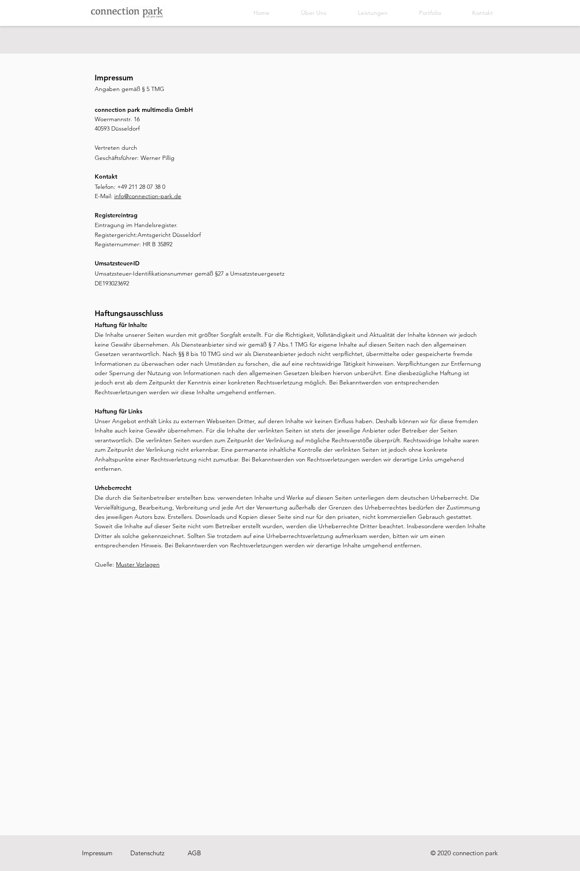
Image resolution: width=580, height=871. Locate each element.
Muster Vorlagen (138, 564)
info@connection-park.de (147, 196)
